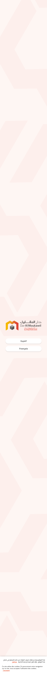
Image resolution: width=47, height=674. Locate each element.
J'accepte (6, 670)
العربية (23, 341)
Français (23, 348)
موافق (14, 662)
